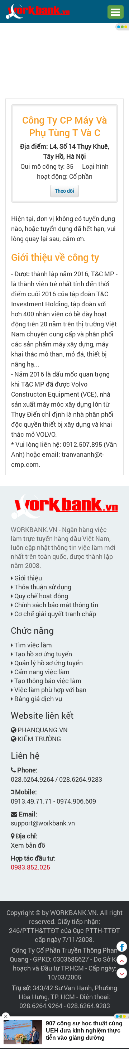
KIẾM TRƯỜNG (39, 738)
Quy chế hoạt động (40, 595)
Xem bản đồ (28, 845)
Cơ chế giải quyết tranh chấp (54, 613)
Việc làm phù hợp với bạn (49, 689)
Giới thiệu (27, 578)
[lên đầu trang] (121, 959)
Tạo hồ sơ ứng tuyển (42, 654)
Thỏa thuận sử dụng (42, 587)
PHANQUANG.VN (43, 729)
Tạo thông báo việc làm (47, 680)
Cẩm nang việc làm (41, 671)
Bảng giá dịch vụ (37, 698)
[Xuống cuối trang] (121, 973)
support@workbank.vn (43, 823)
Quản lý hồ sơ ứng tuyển (48, 662)
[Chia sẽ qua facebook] (121, 946)
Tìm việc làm (32, 645)
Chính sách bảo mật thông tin (55, 604)
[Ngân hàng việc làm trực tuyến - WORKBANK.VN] (37, 10)
